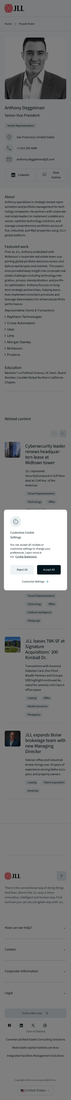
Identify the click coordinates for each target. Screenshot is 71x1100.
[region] (35, 550)
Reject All (22, 570)
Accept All (49, 570)
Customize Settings (35, 581)
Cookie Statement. (26, 557)
